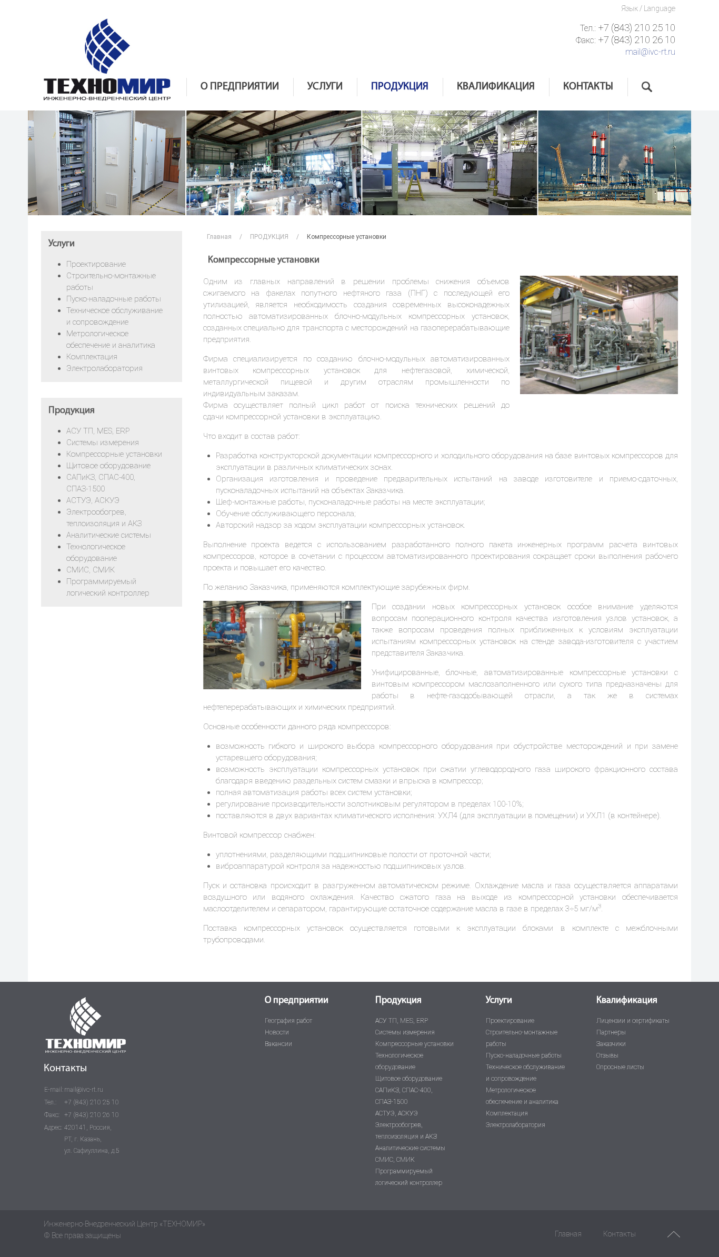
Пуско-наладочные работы (113, 299)
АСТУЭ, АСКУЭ (92, 500)
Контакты (619, 1234)
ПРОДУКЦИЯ (399, 87)
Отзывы (607, 1055)
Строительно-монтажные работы (521, 1038)
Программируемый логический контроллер (408, 1177)
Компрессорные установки (114, 454)
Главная (219, 236)
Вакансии (278, 1044)
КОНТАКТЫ (588, 87)
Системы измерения (102, 442)
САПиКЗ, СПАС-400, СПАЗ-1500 (404, 1096)
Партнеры (611, 1032)
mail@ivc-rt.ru (650, 52)
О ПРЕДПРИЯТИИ (240, 87)
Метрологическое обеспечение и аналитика (522, 1096)
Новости (277, 1032)
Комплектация (91, 356)
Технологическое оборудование (399, 1061)
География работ (288, 1020)
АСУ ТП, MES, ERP (97, 431)
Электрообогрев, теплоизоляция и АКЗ (406, 1130)
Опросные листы (620, 1067)
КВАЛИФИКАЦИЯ (496, 87)
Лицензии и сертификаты (633, 1020)
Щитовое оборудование (108, 465)
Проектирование (96, 264)
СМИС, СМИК (90, 570)
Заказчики (611, 1044)
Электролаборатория (104, 368)
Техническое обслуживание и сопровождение (525, 1072)
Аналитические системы (108, 535)
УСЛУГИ (325, 87)
